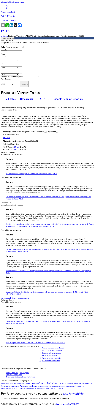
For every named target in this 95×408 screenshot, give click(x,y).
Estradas (40, 386)
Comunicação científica (65, 383)
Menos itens (14, 135)
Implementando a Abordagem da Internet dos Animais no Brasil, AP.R (31, 174)
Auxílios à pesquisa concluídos (52, 350)
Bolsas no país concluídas (50, 355)
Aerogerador (4, 383)
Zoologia (60, 388)
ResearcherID (27, 98)
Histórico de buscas (17, 2)
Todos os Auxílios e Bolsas (51, 361)
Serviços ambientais (18, 388)
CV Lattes (9, 98)
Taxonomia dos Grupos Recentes (35, 388)
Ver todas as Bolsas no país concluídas (15, 298)
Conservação (6, 386)
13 (40, 355)
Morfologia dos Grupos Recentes (66, 386)
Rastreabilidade (6, 388)
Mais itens (6, 135)
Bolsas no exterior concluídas (51, 358)
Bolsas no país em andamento (51, 353)
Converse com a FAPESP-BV (67, 404)
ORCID (44, 98)
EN (7, 8)
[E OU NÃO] (4, 49)
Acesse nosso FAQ (8, 12)
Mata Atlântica (53, 386)
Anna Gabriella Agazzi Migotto (17, 373)
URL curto (5, 2)
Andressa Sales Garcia (14, 375)
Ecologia (33, 386)
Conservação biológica (82, 383)
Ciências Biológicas (48, 383)
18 (40, 361)
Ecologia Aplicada (20, 386)
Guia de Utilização (8, 16)
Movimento (80, 386)
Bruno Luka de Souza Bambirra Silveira (20, 377)
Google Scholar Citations (68, 98)
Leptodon (46, 386)
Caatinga (34, 383)
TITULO (6, 138)
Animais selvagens (20, 383)
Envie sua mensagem (8, 20)
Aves (28, 383)
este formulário (73, 393)
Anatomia (11, 383)
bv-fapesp (4, 36)
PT (7, 6)
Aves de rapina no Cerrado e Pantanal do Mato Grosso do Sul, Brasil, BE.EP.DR (35, 343)
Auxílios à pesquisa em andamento (53, 348)
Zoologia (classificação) (51, 388)
